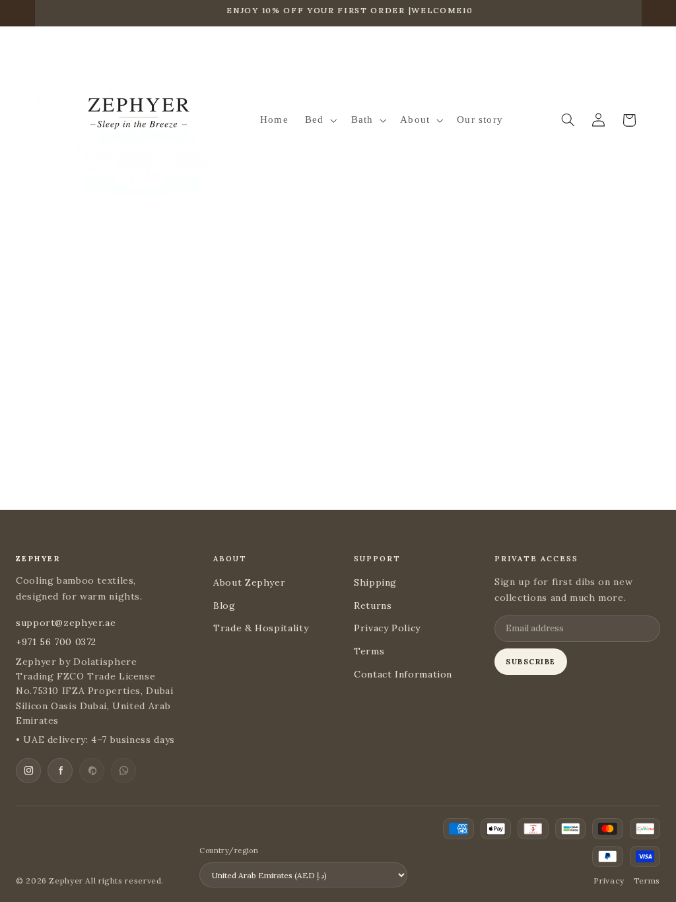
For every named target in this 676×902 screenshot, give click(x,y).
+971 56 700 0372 (56, 642)
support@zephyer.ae (66, 623)
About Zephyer (249, 582)
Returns (372, 605)
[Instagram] (28, 770)
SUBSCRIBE (531, 661)
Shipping (375, 582)
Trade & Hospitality (260, 628)
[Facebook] (60, 770)
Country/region (228, 850)
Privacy (608, 880)
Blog (224, 605)
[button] (319, 120)
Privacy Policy (387, 628)
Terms (369, 651)
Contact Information (403, 674)
